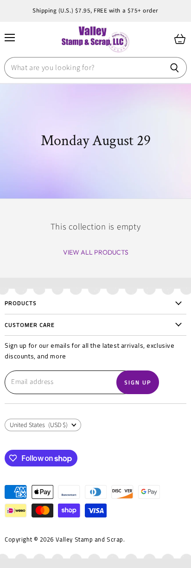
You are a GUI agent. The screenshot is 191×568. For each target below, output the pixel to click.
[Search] (174, 67)
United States (39, 425)
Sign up (137, 382)
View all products (95, 252)
